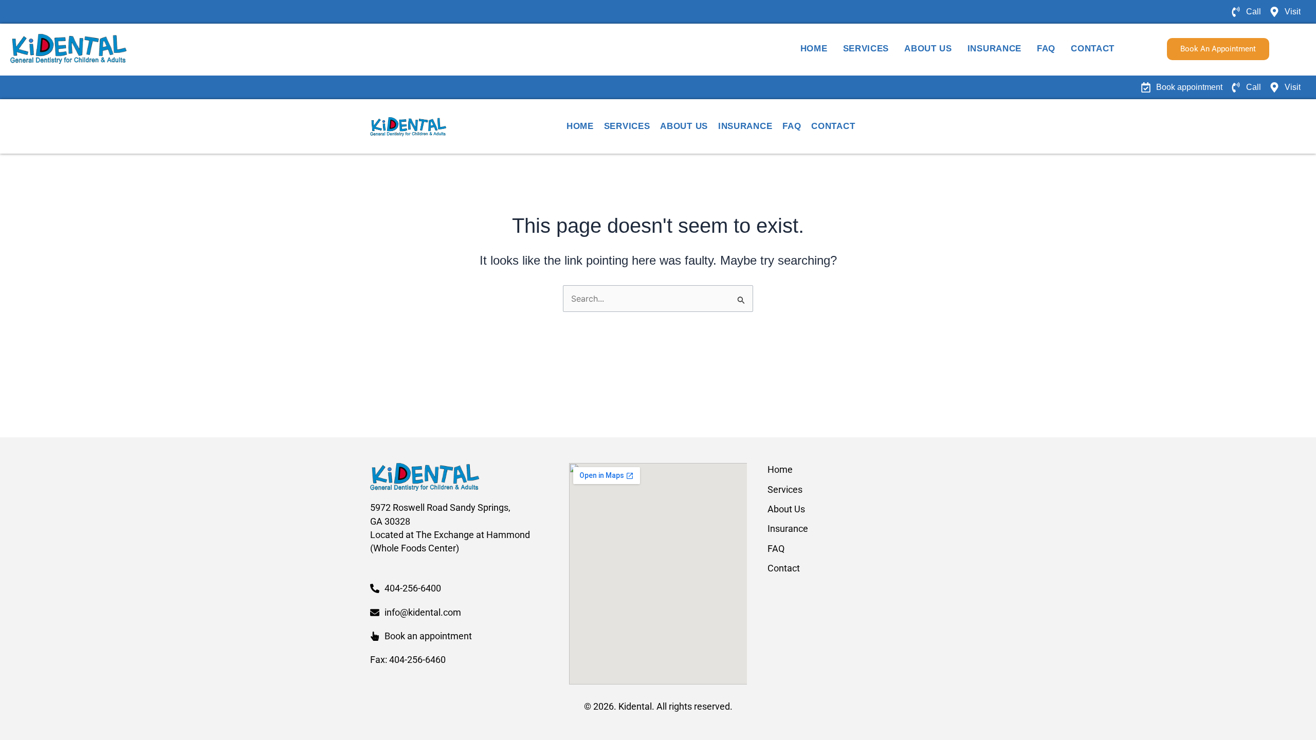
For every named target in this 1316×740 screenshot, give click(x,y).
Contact (1092, 48)
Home (814, 48)
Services (866, 48)
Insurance (994, 48)
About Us (928, 48)
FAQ (1046, 48)
